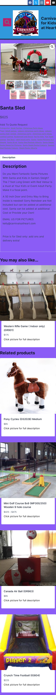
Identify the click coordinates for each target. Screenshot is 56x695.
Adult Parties (16, 128)
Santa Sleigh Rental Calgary (35, 145)
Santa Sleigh (48, 142)
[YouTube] (47, 2)
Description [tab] (8, 157)
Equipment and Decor (23, 136)
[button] (52, 46)
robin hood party (23, 139)
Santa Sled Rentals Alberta (30, 142)
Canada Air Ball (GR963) (19, 591)
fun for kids (39, 136)
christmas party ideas (42, 134)
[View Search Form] (7, 22)
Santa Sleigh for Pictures (11, 145)
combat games (6, 136)
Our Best (11, 139)
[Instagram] (41, 2)
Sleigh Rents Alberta (28, 148)
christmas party (24, 134)
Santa (33, 139)
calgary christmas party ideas (31, 131)
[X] (36, 2)
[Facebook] (30, 2)
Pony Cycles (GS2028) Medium (23, 419)
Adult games (11, 131)
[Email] (53, 2)
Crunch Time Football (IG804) (22, 675)
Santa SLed (12, 142)
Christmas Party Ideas (33, 128)
